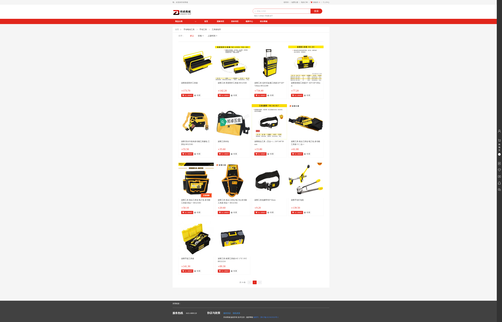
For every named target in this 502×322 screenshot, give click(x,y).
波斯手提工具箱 (187, 259)
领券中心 (249, 21)
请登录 (286, 2)
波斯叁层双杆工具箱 (189, 83)
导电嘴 (266, 16)
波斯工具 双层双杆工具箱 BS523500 (232, 83)
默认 (192, 36)
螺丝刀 (256, 16)
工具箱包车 (216, 29)
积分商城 (263, 21)
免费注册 (294, 2)
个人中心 (326, 2)
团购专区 (220, 21)
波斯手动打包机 (297, 200)
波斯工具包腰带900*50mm (265, 200)
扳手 (271, 16)
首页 (206, 21)
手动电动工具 (189, 29)
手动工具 (203, 29)
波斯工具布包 (223, 141)
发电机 (261, 16)
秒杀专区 (235, 21)
